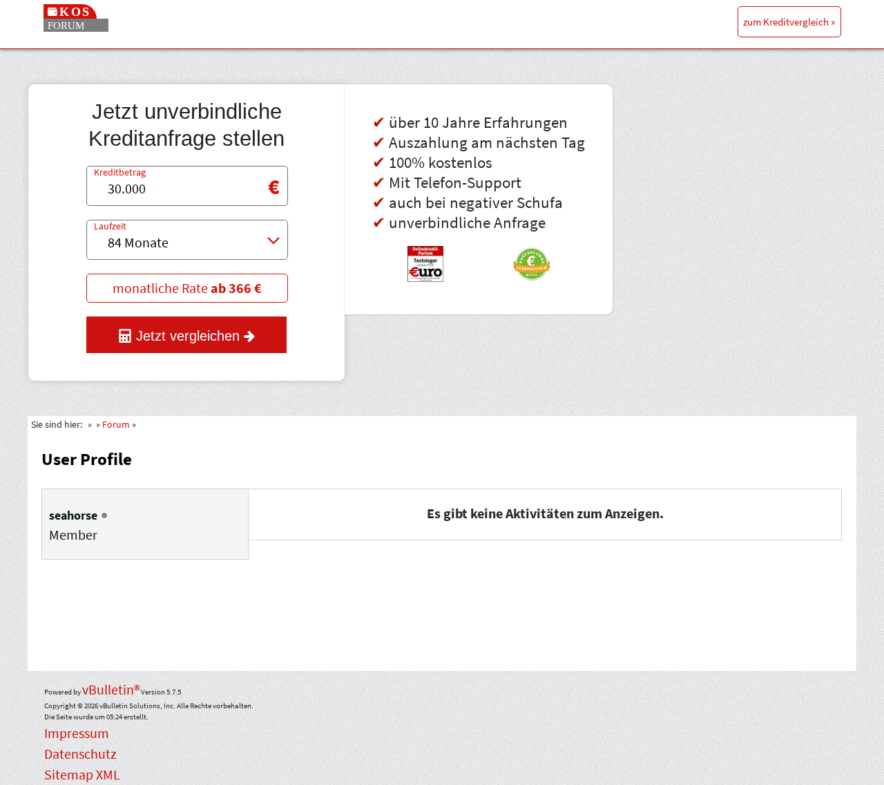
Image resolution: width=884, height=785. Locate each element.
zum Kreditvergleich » (789, 21)
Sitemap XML (82, 774)
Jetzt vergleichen (188, 335)
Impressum (76, 732)
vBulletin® (111, 689)
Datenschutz (80, 753)
